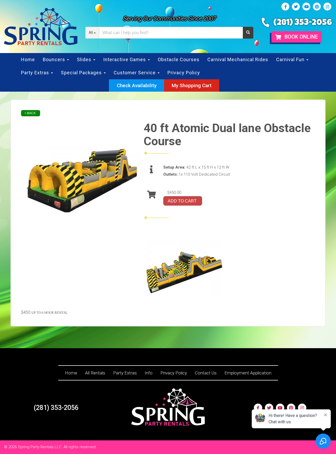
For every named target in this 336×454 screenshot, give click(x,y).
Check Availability (136, 85)
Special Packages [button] (82, 72)
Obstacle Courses (179, 59)
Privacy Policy (183, 72)
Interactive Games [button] (125, 59)
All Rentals (95, 372)
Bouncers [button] (54, 59)
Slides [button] (85, 59)
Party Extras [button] (35, 72)
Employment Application (247, 372)
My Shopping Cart (192, 85)
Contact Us (206, 372)
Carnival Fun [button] (291, 59)
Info (149, 372)
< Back (30, 113)
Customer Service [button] (135, 72)
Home (28, 59)
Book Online (300, 37)
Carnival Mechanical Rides (237, 59)
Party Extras (125, 372)
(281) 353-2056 (302, 23)
